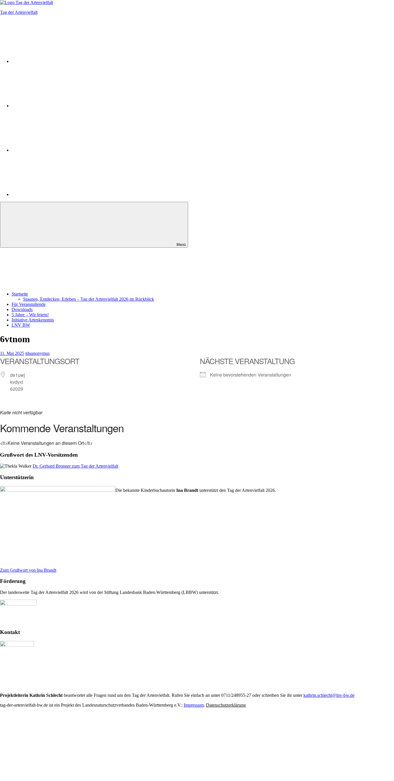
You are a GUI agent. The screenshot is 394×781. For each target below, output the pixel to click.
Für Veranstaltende (29, 304)
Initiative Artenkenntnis (33, 319)
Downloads (22, 309)
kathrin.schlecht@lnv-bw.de (328, 695)
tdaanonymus (37, 353)
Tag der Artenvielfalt (18, 12)
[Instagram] (55, 61)
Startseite (20, 293)
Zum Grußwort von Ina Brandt (28, 570)
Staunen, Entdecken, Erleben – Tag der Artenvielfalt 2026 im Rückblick (88, 299)
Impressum (194, 705)
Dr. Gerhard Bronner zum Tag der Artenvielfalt (75, 466)
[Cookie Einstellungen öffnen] (43, 749)
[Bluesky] (55, 150)
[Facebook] (55, 105)
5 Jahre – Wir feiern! (30, 314)
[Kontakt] (55, 194)
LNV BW (21, 325)
